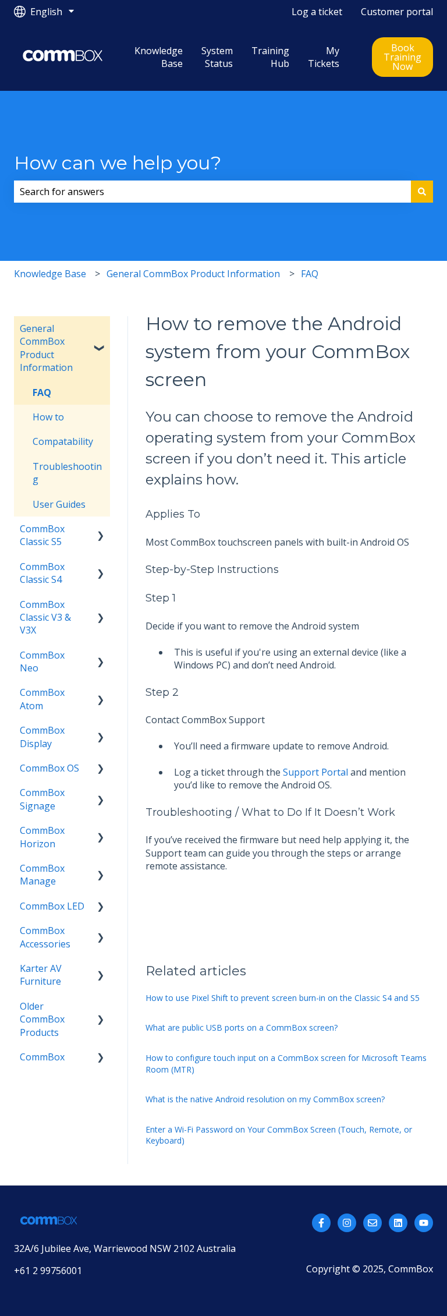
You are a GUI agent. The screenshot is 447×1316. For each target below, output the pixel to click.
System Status (217, 57)
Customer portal (397, 11)
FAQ (309, 273)
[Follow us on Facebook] (321, 1223)
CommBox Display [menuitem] (42, 736)
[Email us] (372, 1223)
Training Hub (270, 57)
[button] (100, 329)
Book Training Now (402, 57)
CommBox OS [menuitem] (49, 768)
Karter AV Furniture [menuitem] (41, 975)
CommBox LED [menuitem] (52, 906)
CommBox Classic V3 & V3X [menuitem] (45, 617)
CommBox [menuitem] (42, 1056)
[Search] (422, 192)
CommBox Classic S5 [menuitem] (42, 535)
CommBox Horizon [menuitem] (42, 837)
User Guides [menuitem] (59, 504)
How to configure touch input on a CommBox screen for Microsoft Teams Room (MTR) (286, 1063)
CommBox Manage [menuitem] (42, 874)
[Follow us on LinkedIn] (398, 1223)
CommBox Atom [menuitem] (42, 699)
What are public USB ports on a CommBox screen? (242, 1027)
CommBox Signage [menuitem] (42, 799)
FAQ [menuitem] (42, 392)
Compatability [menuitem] (63, 441)
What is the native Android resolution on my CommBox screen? (265, 1099)
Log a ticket (317, 11)
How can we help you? (117, 162)
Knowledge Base (158, 57)
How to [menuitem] (48, 417)
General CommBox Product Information (193, 273)
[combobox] (212, 192)
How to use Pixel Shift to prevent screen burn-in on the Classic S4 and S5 (283, 997)
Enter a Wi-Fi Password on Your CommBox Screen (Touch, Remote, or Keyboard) (279, 1135)
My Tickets (323, 57)
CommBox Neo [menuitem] (42, 661)
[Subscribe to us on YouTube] (423, 1223)
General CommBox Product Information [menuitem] (46, 348)
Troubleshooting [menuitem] (67, 473)
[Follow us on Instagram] (347, 1223)
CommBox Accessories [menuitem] (45, 937)
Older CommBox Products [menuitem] (42, 1019)
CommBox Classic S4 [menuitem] (42, 573)
